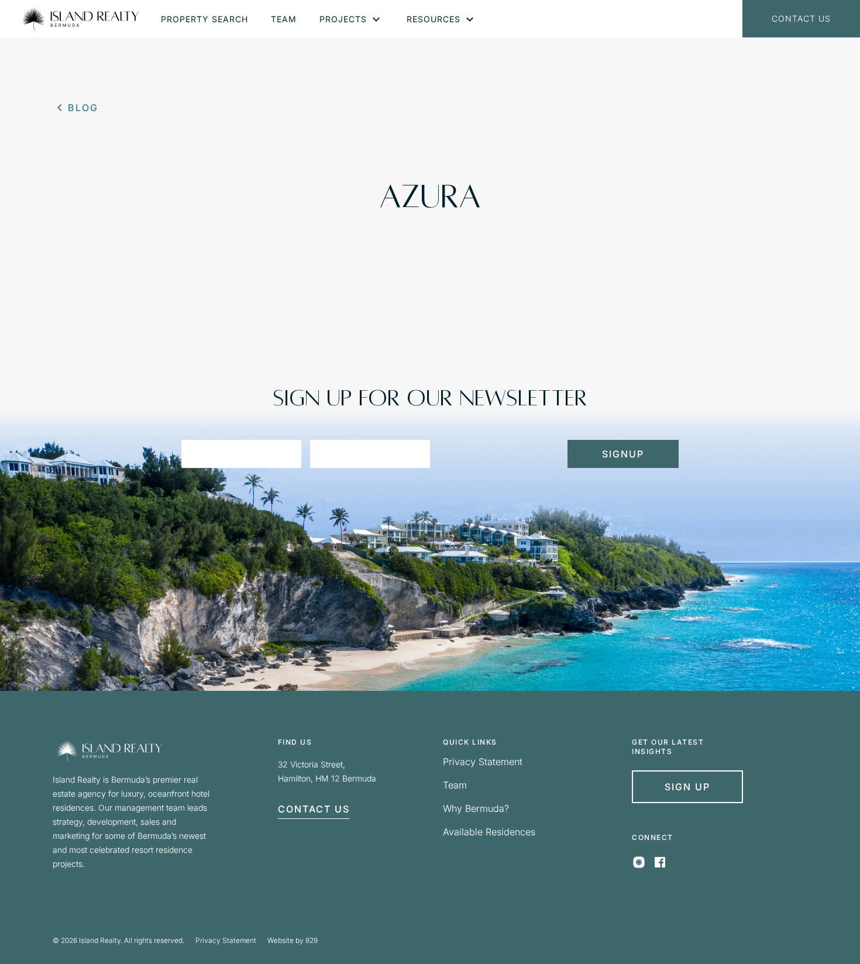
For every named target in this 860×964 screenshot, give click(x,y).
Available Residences (489, 832)
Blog (83, 107)
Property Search (204, 19)
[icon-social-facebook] (660, 866)
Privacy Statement (482, 761)
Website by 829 (292, 940)
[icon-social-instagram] (639, 866)
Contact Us (801, 18)
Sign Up (687, 787)
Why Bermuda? (476, 808)
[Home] (80, 19)
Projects (343, 19)
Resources (433, 19)
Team (284, 19)
